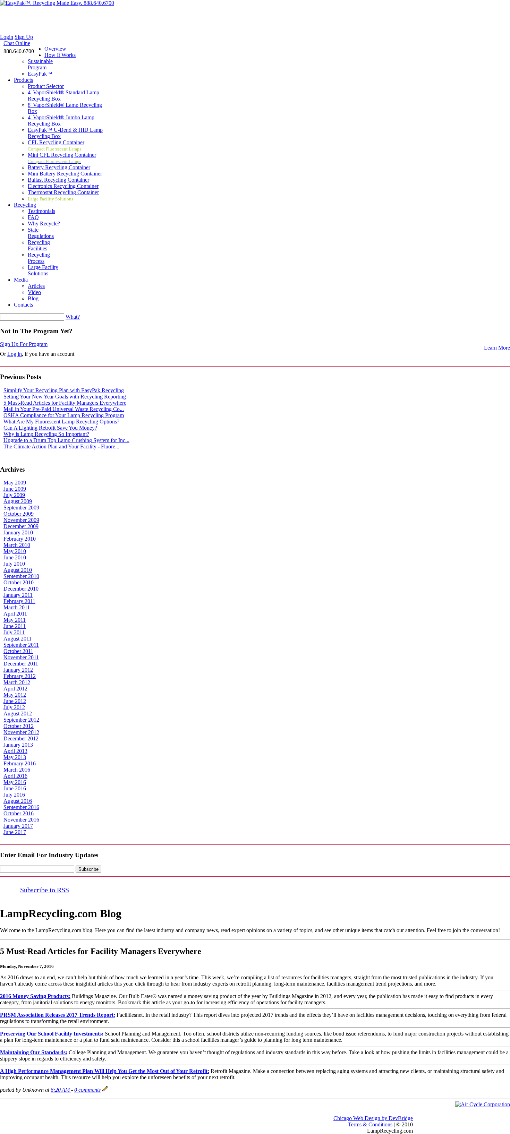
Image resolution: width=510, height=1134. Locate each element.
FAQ (33, 217)
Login (6, 37)
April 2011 (15, 614)
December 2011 (20, 664)
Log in (14, 354)
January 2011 (18, 595)
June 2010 (14, 557)
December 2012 (21, 738)
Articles (36, 286)
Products (23, 80)
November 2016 (21, 820)
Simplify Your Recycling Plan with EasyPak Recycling (63, 390)
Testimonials (41, 211)
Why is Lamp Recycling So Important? (46, 434)
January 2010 (18, 532)
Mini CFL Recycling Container (62, 158)
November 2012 (21, 732)
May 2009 (14, 483)
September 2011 (21, 645)
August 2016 (17, 801)
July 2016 (14, 795)
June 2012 (14, 701)
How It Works (60, 55)
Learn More (497, 348)
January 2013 (18, 745)
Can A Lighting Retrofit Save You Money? (50, 428)
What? (73, 317)
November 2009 (21, 520)
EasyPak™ (40, 74)
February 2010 (19, 539)
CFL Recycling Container (56, 145)
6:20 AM (61, 1090)
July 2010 (14, 564)
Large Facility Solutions (43, 270)
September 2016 (21, 807)
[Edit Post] (105, 1090)
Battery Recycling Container (59, 167)
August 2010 (17, 570)
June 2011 (14, 626)
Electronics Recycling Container (63, 186)
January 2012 (18, 670)
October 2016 (18, 813)
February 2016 (19, 763)
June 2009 (14, 489)
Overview (55, 49)
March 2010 (16, 545)
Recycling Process (39, 258)
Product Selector (46, 86)
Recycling (25, 205)
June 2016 (14, 788)
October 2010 (18, 582)
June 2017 (14, 832)
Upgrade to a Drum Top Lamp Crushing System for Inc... (66, 440)
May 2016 (14, 782)
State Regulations (41, 233)
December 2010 (21, 589)
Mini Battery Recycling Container (65, 174)
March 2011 (16, 607)
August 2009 (17, 501)
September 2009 (21, 507)
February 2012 (19, 676)
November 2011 (21, 657)
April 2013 (15, 751)
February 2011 (19, 601)
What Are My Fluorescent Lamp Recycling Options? (61, 421)
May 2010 (14, 551)
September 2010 (21, 576)
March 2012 (16, 682)
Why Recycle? (44, 223)
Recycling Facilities (39, 245)
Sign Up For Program (24, 344)
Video (34, 292)
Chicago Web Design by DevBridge (373, 1118)
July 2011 (14, 632)
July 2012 (14, 707)
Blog (33, 298)
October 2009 (18, 514)
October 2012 (18, 726)
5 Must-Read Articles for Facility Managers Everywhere (64, 403)
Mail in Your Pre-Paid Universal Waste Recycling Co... (63, 409)
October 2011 (18, 651)
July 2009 (14, 495)
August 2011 (17, 639)
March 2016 (16, 770)
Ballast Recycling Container (58, 180)
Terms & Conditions (370, 1124)
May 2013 (14, 757)
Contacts (23, 305)
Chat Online (16, 43)
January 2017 (18, 826)
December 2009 (21, 526)
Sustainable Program (40, 64)
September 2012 (21, 720)
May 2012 (14, 695)
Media (21, 280)
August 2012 (17, 713)
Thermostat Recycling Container (63, 192)
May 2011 (14, 620)
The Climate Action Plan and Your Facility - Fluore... (61, 446)
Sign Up (24, 37)
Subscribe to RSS (44, 890)
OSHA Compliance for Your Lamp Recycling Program (63, 415)
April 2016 (15, 776)
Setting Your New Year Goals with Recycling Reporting (64, 397)
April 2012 (15, 688)
